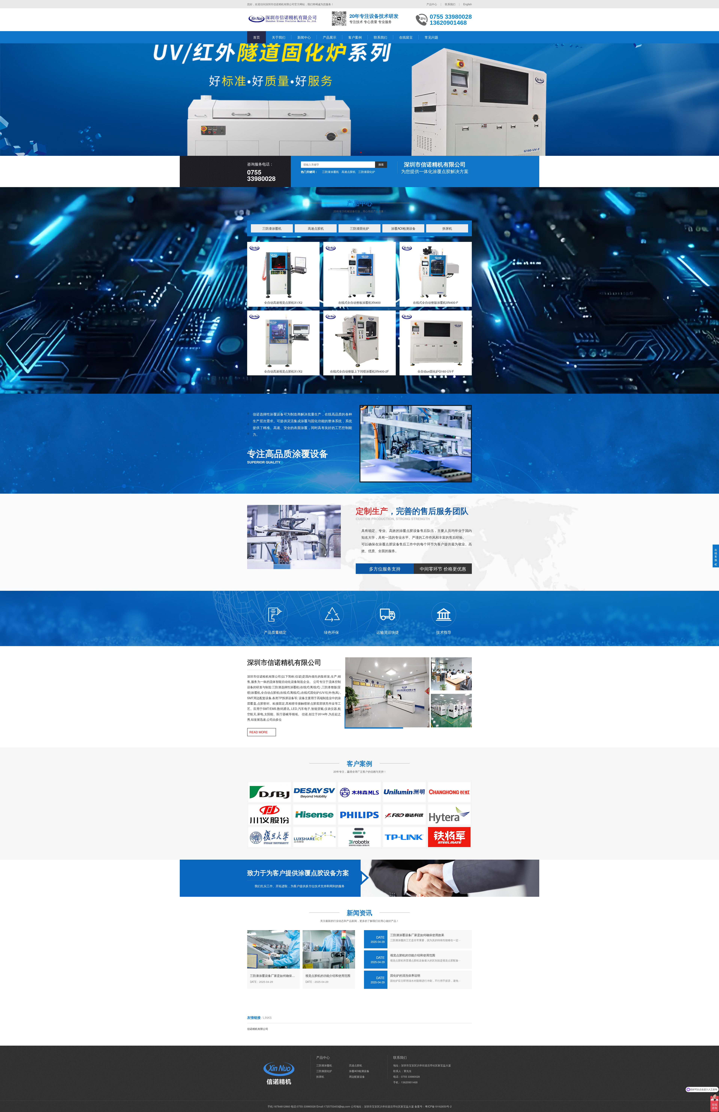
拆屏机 (447, 228)
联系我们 (450, 4)
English (467, 4)
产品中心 (432, 4)
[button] (355, 152)
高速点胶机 (349, 172)
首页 (256, 37)
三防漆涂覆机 (330, 172)
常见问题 (431, 37)
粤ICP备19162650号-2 (438, 1106)
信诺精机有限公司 (257, 1029)
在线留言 (406, 37)
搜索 (381, 164)
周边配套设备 (357, 1076)
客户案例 (355, 37)
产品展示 (329, 37)
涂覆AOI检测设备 (403, 228)
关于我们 (278, 37)
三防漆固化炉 (366, 172)
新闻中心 (304, 37)
